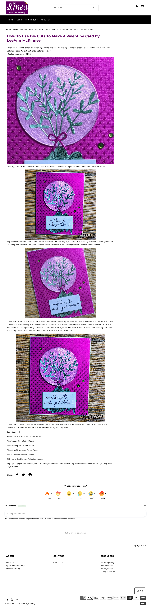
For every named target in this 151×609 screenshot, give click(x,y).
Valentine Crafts (28, 51)
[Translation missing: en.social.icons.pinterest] (30, 475)
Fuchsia (72, 48)
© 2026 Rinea (11, 604)
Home (10, 20)
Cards (46, 48)
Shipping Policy (107, 562)
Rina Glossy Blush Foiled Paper (20, 441)
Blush (9, 48)
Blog (19, 20)
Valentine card (13, 51)
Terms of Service (108, 572)
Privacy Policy (107, 569)
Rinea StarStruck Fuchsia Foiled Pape (23, 436)
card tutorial (24, 48)
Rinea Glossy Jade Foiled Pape (20, 445)
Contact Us (58, 562)
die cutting (62, 48)
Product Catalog (13, 569)
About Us (46, 20)
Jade (85, 48)
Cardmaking (36, 48)
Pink (108, 48)
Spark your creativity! (15, 565)
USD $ (140, 591)
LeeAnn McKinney (97, 48)
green (79, 48)
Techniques (31, 20)
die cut (53, 48)
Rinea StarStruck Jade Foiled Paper (22, 450)
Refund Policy (107, 565)
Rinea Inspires (20, 29)
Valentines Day (44, 51)
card (15, 48)
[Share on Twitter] (23, 475)
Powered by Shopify (26, 604)
